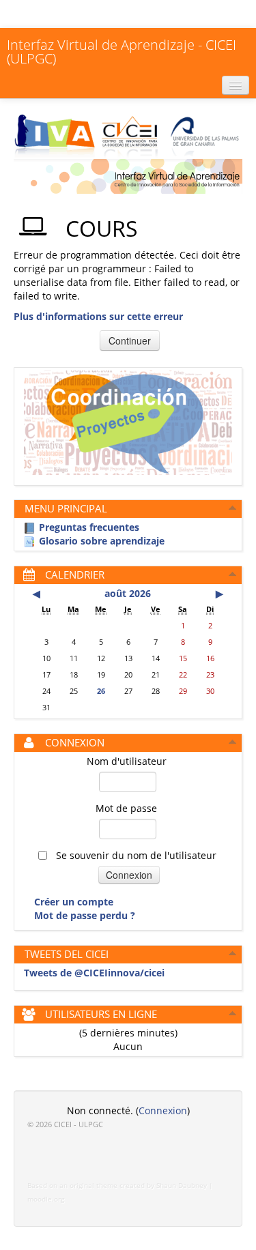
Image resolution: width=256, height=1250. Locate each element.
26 (101, 691)
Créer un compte (73, 901)
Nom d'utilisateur (127, 761)
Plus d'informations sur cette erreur (98, 316)
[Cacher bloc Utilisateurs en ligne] (233, 1013)
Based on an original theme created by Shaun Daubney (117, 1185)
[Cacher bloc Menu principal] (233, 507)
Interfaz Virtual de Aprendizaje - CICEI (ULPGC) (121, 51)
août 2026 (127, 593)
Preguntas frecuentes (89, 527)
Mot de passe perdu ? (84, 915)
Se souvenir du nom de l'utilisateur (134, 855)
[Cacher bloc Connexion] (233, 741)
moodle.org (45, 1199)
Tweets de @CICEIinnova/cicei (94, 972)
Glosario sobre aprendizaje (102, 540)
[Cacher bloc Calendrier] (233, 573)
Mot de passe (126, 808)
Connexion (163, 1110)
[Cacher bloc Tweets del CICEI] (233, 953)
